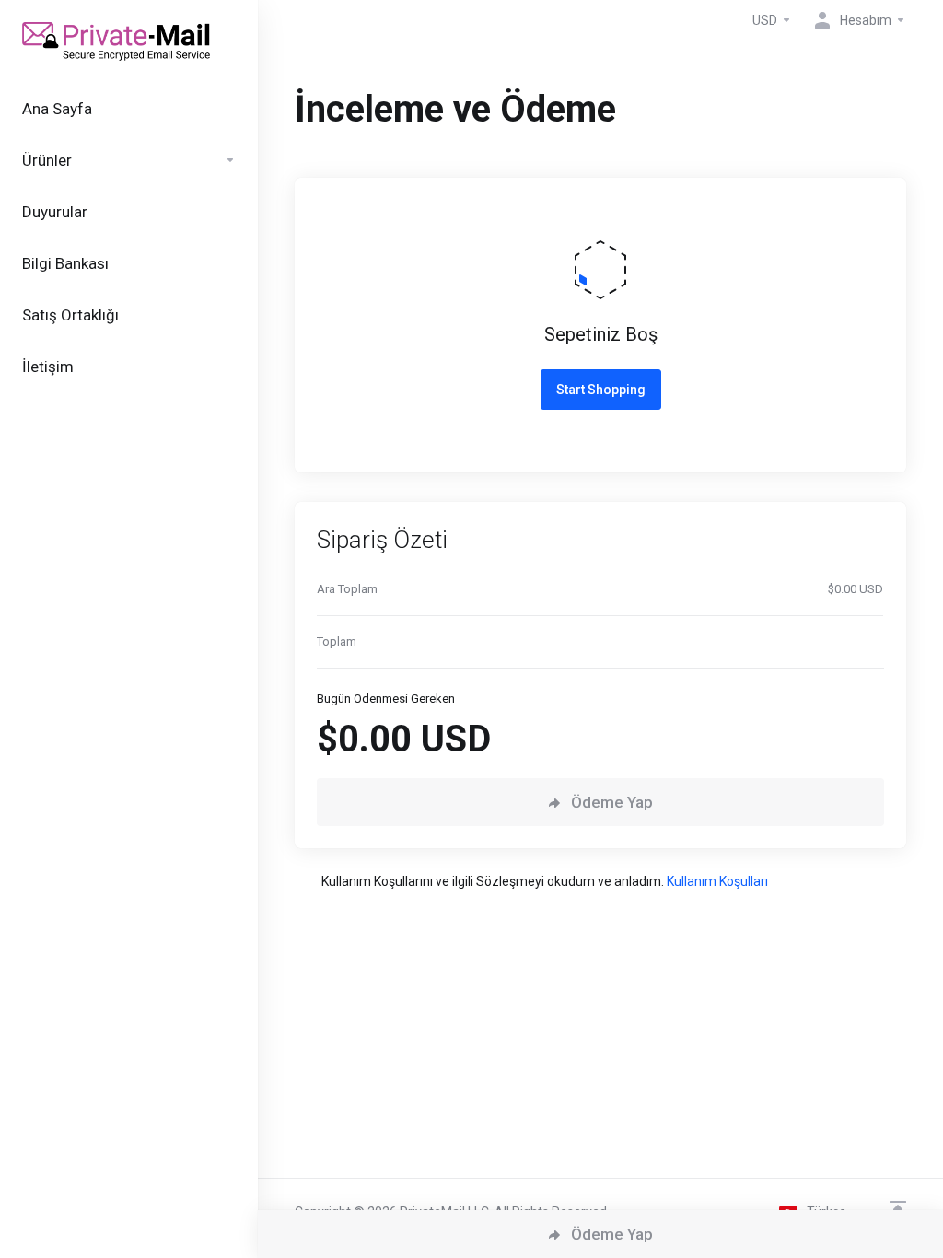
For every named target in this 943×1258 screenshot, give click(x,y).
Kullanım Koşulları (717, 881)
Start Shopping (601, 389)
